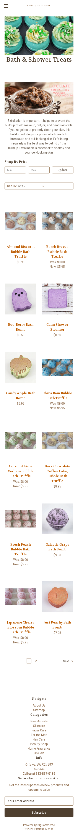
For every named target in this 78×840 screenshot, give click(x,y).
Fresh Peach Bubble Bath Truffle (20, 549)
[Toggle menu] (6, 6)
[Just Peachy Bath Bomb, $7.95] (57, 596)
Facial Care (39, 730)
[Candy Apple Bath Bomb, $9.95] (20, 367)
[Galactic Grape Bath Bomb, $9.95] (57, 519)
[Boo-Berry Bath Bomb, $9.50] (20, 299)
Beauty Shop (39, 744)
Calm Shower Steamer (57, 327)
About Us (39, 705)
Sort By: (12, 186)
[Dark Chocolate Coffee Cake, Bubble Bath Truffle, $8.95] (57, 440)
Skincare (39, 726)
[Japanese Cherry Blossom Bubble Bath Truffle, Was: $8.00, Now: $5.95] (20, 596)
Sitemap (39, 710)
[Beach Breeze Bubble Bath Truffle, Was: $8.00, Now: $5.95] (57, 221)
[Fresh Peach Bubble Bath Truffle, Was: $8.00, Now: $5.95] (20, 519)
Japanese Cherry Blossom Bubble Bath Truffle (20, 627)
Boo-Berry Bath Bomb (21, 327)
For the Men (39, 735)
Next (66, 661)
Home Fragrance (39, 748)
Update (63, 170)
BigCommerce (46, 825)
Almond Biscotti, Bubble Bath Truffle (21, 252)
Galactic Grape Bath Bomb (58, 547)
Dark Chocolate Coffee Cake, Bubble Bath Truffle (57, 473)
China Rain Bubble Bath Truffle (57, 395)
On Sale (39, 753)
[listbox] (32, 186)
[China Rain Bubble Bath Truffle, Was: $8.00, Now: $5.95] (57, 367)
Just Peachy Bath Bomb (57, 625)
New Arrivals (39, 721)
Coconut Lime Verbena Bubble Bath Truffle (21, 471)
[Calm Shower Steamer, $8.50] (57, 299)
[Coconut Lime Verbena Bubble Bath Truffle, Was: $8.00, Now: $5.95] (20, 440)
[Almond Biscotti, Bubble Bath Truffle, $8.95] (20, 221)
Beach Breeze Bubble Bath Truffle (57, 252)
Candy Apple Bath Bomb (20, 395)
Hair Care (39, 739)
